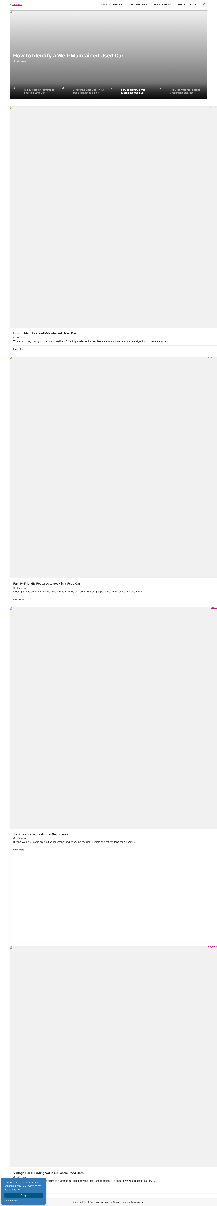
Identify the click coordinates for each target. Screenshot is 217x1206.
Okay (24, 1195)
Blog (193, 4)
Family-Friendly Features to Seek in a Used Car (46, 583)
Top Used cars (138, 4)
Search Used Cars (112, 4)
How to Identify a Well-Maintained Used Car (68, 55)
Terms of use (138, 1202)
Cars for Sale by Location (168, 4)
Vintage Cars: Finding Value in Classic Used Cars (48, 1173)
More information (12, 1200)
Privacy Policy (103, 1202)
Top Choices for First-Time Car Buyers (40, 834)
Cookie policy (120, 1202)
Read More (18, 349)
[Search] (204, 4)
